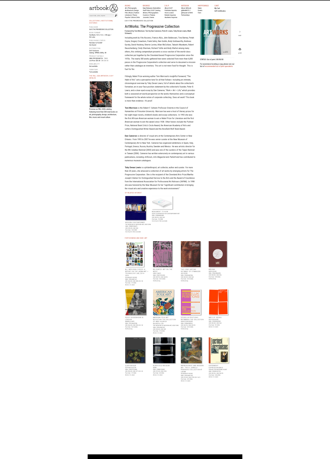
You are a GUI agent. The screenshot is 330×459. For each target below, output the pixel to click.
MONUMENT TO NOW (160, 212)
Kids (138, 17)
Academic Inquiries (171, 17)
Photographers (153, 13)
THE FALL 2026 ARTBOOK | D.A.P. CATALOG (101, 77)
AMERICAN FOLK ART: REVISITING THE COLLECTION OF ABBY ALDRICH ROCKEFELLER (164, 320)
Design (136, 10)
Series (152, 17)
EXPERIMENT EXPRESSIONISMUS (216, 367)
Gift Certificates (220, 11)
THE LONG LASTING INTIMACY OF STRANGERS (190, 270)
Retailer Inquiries (170, 15)
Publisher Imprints (171, 10)
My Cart (217, 8)
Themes (152, 15)
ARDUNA (212, 269)
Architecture (129, 10)
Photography (132, 8)
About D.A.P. (169, 8)
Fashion (136, 13)
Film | (127, 13)
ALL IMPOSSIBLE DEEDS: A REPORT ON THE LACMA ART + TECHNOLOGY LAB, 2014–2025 (136, 272)
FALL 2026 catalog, (105, 109)
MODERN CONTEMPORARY (135, 222)
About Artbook (186, 8)
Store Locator (169, 13)
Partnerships (185, 15)
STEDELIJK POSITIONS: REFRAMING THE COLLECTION (192, 318)
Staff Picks (146, 10)
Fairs (199, 13)
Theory (135, 15)
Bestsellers (157, 8)
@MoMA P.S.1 (186, 10)
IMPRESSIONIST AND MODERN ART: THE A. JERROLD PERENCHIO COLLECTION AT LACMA (192, 369)
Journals (146, 17)
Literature (128, 15)
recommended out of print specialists (219, 66)
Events (200, 10)
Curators (146, 15)
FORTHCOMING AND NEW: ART (136, 238)
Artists (145, 13)
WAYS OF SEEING (215, 317)
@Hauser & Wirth (187, 13)
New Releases (147, 8)
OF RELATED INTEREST (133, 193)
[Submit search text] (115, 15)
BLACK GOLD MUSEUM (161, 366)
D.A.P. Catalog (155, 10)
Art (126, 8)
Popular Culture (130, 17)
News (200, 8)
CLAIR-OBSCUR (130, 366)
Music (131, 13)
